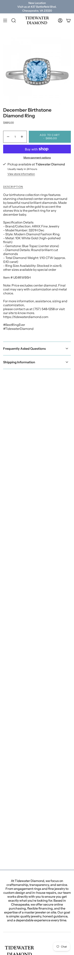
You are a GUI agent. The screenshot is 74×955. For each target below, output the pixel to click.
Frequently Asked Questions (24, 348)
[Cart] (68, 20)
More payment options (37, 157)
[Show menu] (5, 20)
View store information (21, 173)
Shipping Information (19, 362)
